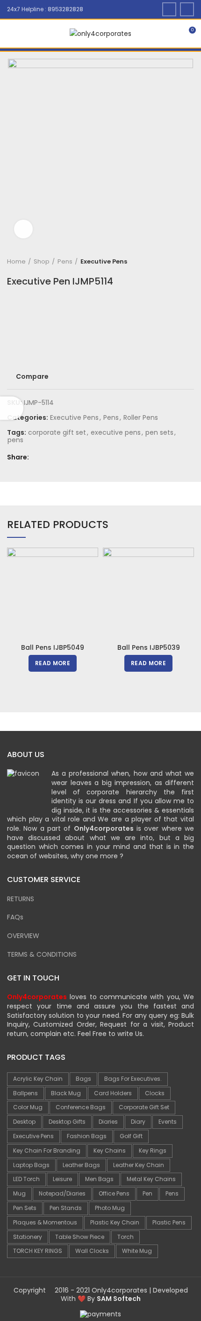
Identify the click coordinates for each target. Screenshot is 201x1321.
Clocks (155, 1093)
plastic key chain (114, 1222)
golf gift (131, 1136)
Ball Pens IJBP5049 (52, 647)
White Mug (137, 1251)
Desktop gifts (67, 1122)
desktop (24, 1122)
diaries (108, 1122)
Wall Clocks (92, 1251)
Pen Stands (66, 1208)
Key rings (152, 1150)
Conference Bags (81, 1107)
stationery (27, 1237)
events (167, 1122)
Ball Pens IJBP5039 (148, 647)
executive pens (116, 433)
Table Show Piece (79, 1237)
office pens (114, 1193)
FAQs (15, 917)
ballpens (25, 1093)
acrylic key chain (38, 1079)
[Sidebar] (11, 408)
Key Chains (109, 1150)
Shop (42, 261)
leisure (62, 1179)
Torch (125, 1237)
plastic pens (169, 1222)
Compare (32, 376)
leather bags (81, 1165)
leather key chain (138, 1165)
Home (16, 261)
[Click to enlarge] (23, 229)
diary (138, 1122)
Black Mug (66, 1093)
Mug (19, 1193)
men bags (99, 1179)
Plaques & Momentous (45, 1222)
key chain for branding (46, 1150)
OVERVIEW (23, 935)
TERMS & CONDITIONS (42, 954)
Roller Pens (140, 418)
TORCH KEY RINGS (37, 1251)
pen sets (159, 433)
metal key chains (151, 1179)
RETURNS (20, 899)
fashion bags (87, 1136)
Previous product (170, 261)
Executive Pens (103, 261)
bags (83, 1079)
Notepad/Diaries (62, 1193)
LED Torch (26, 1179)
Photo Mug (110, 1208)
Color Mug (28, 1107)
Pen (147, 1193)
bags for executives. (133, 1079)
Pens (64, 261)
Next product (189, 261)
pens (15, 440)
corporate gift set (57, 433)
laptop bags (31, 1165)
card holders (113, 1093)
